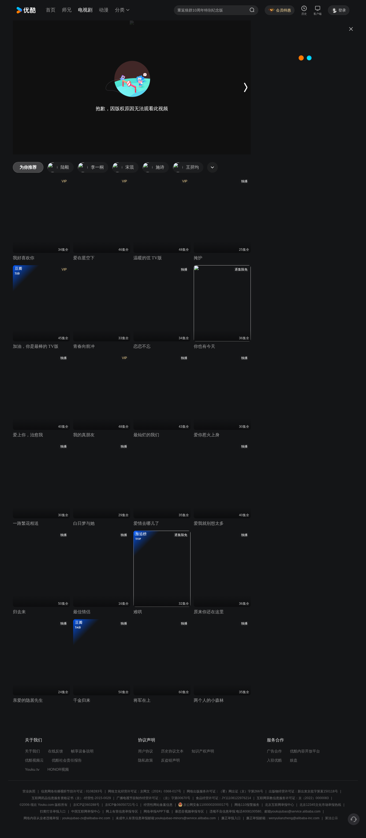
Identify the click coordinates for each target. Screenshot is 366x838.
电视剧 (85, 10)
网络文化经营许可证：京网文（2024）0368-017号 (144, 791)
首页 (50, 10)
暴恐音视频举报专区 (189, 811)
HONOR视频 (58, 769)
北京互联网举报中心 (279, 805)
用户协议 (145, 751)
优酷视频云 (34, 760)
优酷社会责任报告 (67, 760)
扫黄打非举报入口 (53, 811)
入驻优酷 (274, 760)
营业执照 (29, 791)
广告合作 (274, 751)
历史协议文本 (172, 751)
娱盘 (293, 760)
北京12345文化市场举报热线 (320, 805)
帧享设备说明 (82, 751)
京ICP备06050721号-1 (121, 805)
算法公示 (331, 818)
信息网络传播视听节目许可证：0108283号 (71, 791)
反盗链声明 (170, 760)
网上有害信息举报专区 (122, 811)
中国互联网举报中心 (85, 811)
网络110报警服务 (246, 805)
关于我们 (32, 751)
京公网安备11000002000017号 (206, 805)
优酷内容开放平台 (305, 751)
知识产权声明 (203, 751)
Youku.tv (32, 769)
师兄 (67, 10)
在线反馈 (55, 751)
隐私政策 (145, 760)
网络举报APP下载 (156, 811)
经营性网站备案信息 (158, 805)
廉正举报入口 (231, 818)
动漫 (104, 10)
